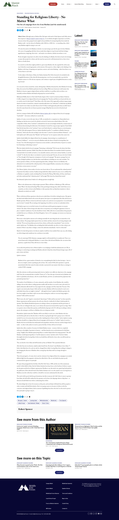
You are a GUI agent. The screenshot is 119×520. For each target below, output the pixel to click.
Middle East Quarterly (67, 483)
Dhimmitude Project (80, 71)
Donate (107, 4)
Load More (59, 450)
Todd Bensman (27, 468)
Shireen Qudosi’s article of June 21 (35, 38)
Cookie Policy (65, 503)
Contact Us (64, 508)
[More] (71, 4)
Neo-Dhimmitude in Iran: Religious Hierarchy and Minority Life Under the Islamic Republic (81, 76)
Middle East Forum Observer (81, 40)
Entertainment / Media (33, 403)
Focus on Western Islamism (52, 503)
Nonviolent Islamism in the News (32, 13)
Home (62, 4)
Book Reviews (49, 440)
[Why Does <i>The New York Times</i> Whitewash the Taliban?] (93, 43)
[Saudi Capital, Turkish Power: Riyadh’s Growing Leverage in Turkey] (93, 53)
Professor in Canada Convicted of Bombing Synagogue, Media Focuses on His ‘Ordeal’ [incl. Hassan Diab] (30, 427)
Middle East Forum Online (81, 83)
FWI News (77, 61)
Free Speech (62, 400)
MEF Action (48, 508)
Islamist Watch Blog (79, 4)
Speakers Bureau (66, 488)
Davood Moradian (85, 46)
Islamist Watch (20, 13)
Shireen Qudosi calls (45, 113)
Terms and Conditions (67, 493)
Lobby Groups (21, 403)
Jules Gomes (84, 67)
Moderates (54, 400)
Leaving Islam (33, 400)
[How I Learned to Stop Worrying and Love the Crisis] (93, 86)
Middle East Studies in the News (24, 424)
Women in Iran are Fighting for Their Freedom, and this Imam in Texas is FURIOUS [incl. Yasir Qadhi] (88, 426)
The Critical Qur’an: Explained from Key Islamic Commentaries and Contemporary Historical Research (59, 443)
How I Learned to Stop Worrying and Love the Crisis (82, 86)
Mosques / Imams (22, 400)
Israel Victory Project (51, 498)
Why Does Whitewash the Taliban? (81, 43)
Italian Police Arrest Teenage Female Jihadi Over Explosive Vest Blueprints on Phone (82, 64)
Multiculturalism (44, 400)
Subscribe (53, 4)
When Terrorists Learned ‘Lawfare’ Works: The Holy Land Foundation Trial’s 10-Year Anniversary (29, 465)
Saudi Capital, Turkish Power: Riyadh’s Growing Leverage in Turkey (82, 54)
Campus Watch (49, 483)
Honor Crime (45, 403)
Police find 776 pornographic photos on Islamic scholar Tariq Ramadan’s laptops (88, 465)
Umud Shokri (84, 57)
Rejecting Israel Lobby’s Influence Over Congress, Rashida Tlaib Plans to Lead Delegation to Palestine (58, 465)
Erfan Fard (84, 79)
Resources (88, 4)
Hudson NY (43, 27)
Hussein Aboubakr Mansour (80, 89)
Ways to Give (65, 498)
